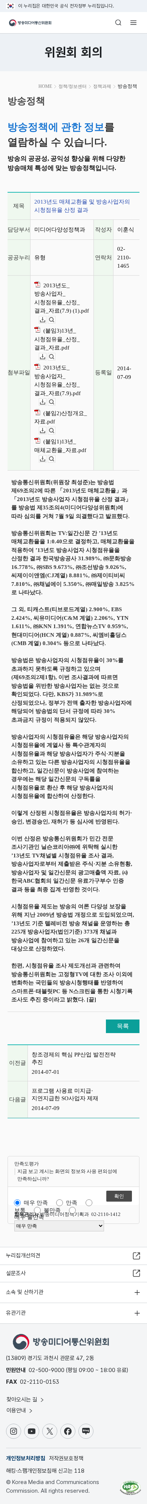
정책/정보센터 (72, 86)
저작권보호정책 (66, 1458)
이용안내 (17, 1410)
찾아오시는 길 (22, 1399)
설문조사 (16, 1273)
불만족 (52, 1210)
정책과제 (102, 86)
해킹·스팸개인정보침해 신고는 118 (45, 1470)
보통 (20, 1210)
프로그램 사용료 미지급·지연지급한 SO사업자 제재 (65, 1094)
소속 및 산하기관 (24, 1292)
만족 (71, 1203)
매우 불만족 (29, 1217)
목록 (123, 1026)
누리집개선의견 (23, 1255)
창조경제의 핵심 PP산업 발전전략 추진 (74, 1058)
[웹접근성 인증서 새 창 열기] (130, 1484)
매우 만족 (36, 1203)
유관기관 (16, 1312)
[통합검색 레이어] (118, 22)
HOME (45, 86)
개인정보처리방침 (25, 1458)
